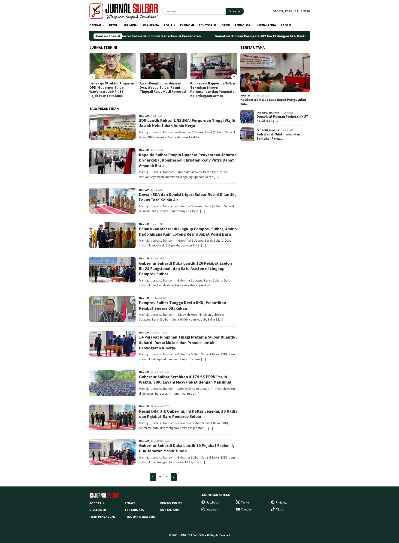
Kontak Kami (169, 510)
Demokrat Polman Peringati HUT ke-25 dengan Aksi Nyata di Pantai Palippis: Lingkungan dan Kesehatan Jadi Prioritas (280, 36)
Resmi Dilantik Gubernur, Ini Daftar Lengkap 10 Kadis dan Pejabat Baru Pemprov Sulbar (188, 413)
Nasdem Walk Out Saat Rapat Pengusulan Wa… (273, 101)
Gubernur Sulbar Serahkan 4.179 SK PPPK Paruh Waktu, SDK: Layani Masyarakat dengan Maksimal (185, 379)
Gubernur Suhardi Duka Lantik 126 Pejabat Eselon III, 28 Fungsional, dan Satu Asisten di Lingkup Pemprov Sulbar (185, 269)
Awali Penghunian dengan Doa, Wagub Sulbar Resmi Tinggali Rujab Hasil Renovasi (163, 87)
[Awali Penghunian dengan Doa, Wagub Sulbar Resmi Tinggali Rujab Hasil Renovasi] (163, 66)
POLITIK (245, 95)
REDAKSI (130, 503)
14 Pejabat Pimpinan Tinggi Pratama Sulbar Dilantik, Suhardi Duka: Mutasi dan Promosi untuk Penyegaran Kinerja (188, 342)
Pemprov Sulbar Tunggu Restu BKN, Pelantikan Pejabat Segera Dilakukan (182, 305)
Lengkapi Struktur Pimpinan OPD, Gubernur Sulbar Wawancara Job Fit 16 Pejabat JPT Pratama (111, 89)
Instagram (212, 509)
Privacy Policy (171, 503)
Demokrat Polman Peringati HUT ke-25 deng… (282, 118)
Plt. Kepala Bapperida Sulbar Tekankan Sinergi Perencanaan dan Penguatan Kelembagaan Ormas (213, 89)
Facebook (212, 502)
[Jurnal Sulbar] (125, 11)
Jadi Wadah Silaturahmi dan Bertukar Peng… (278, 136)
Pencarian (235, 11)
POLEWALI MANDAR (268, 112)
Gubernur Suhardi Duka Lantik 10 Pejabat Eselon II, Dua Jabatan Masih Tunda (186, 448)
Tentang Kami (135, 510)
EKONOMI (262, 130)
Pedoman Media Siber (141, 517)
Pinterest (281, 502)
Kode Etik (96, 503)
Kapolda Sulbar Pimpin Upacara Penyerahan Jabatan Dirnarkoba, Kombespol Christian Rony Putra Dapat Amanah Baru (188, 160)
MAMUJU (144, 115)
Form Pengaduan (102, 517)
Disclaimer (97, 510)
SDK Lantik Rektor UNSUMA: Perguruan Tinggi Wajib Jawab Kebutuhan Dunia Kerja (187, 123)
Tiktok (280, 509)
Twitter (245, 502)
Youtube (246, 509)
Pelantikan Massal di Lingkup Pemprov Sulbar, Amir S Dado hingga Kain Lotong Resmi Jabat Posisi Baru (188, 231)
